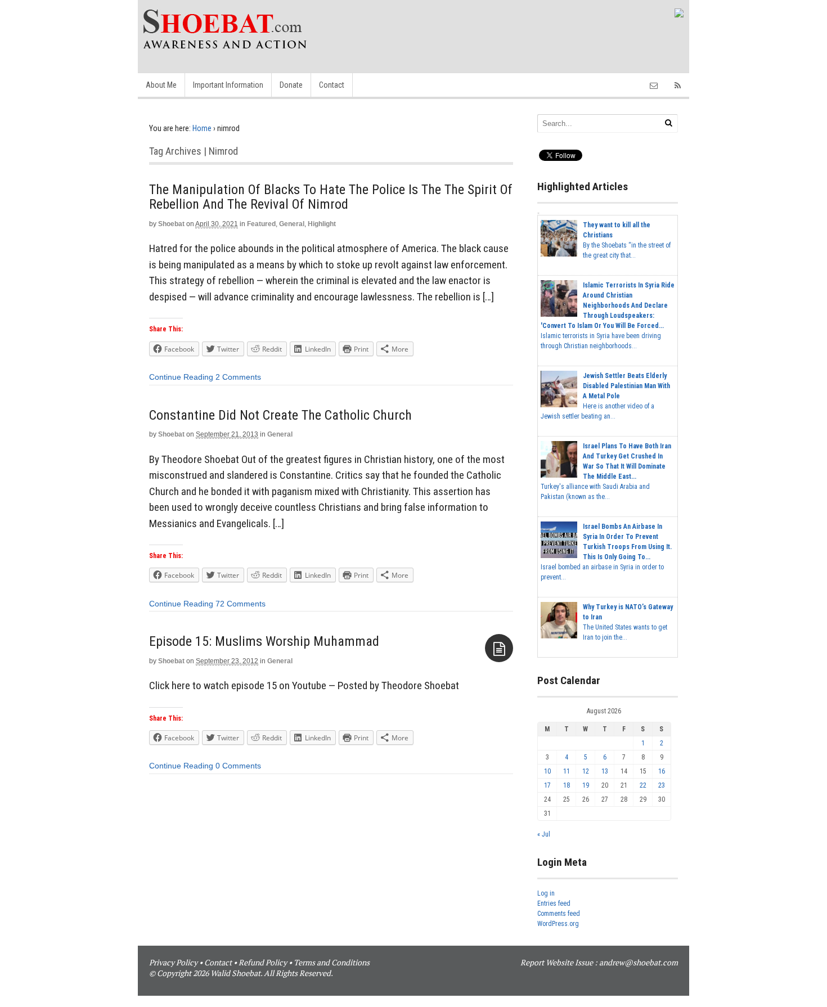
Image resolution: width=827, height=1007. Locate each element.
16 (661, 771)
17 (547, 785)
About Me (161, 84)
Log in (546, 893)
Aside (499, 648)
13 (604, 771)
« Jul (543, 834)
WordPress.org (558, 924)
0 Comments (238, 765)
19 (585, 785)
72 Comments (240, 603)
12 (585, 771)
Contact (331, 84)
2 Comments (238, 376)
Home (202, 128)
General (291, 224)
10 (547, 771)
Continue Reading (181, 376)
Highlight (322, 224)
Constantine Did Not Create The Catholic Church (280, 415)
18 (566, 785)
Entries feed (553, 903)
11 (566, 771)
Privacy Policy (173, 962)
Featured (261, 224)
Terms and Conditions (332, 962)
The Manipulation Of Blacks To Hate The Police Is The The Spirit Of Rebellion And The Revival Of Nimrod (331, 197)
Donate (291, 84)
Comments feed (558, 914)
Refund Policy (263, 962)
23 (661, 785)
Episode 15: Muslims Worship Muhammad (264, 641)
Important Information (228, 84)
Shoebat (171, 224)
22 (643, 785)
